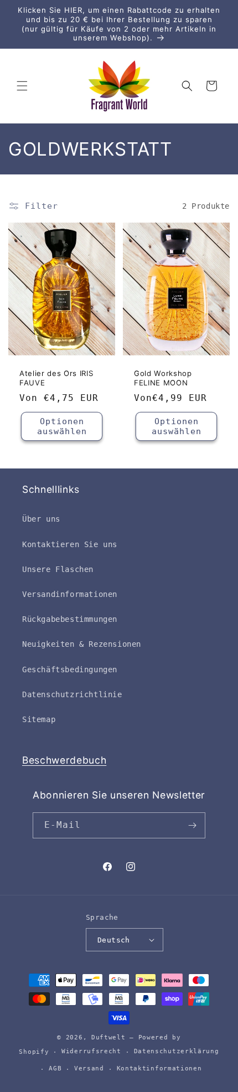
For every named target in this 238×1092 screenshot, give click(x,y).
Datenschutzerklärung (176, 1051)
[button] (22, 86)
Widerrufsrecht (91, 1051)
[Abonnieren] (192, 825)
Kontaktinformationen (159, 1068)
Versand (89, 1068)
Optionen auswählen (62, 426)
